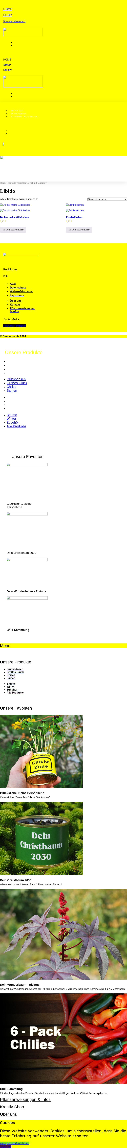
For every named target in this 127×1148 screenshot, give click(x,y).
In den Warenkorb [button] (13, 229)
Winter (11, 401)
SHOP (7, 15)
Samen (12, 372)
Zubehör (13, 404)
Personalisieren (14, 21)
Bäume (12, 397)
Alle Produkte (16, 408)
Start (2, 183)
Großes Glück (17, 365)
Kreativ (7, 69)
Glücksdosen (16, 361)
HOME (7, 9)
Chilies (11, 369)
